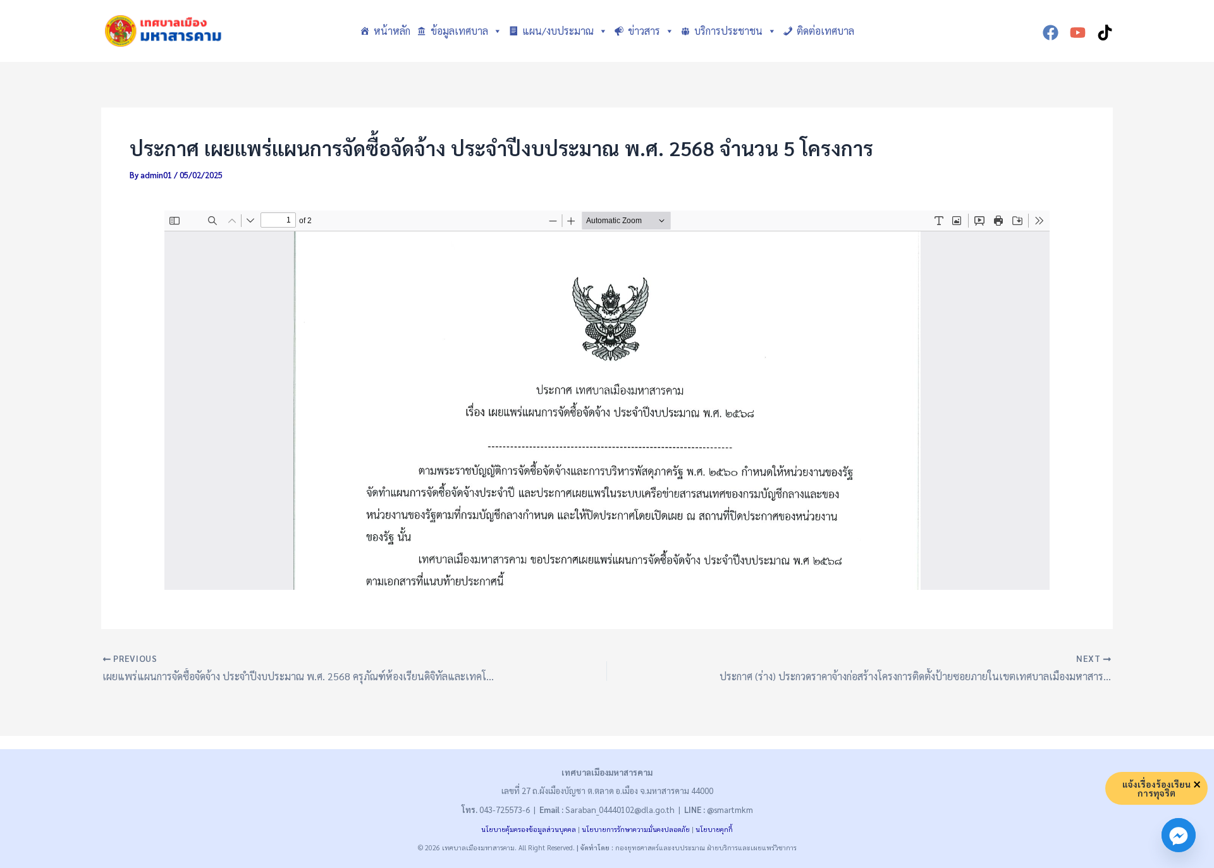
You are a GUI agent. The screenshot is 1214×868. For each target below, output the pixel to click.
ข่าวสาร (644, 30)
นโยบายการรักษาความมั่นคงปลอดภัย (636, 829)
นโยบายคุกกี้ (714, 829)
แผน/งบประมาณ (558, 30)
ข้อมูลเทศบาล (459, 30)
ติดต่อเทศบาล (825, 30)
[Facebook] (1050, 32)
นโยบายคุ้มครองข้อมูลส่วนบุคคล (528, 829)
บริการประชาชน (728, 30)
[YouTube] (1078, 32)
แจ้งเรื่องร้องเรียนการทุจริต (1156, 788)
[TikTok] (1105, 32)
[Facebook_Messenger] (1179, 835)
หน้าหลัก (392, 30)
